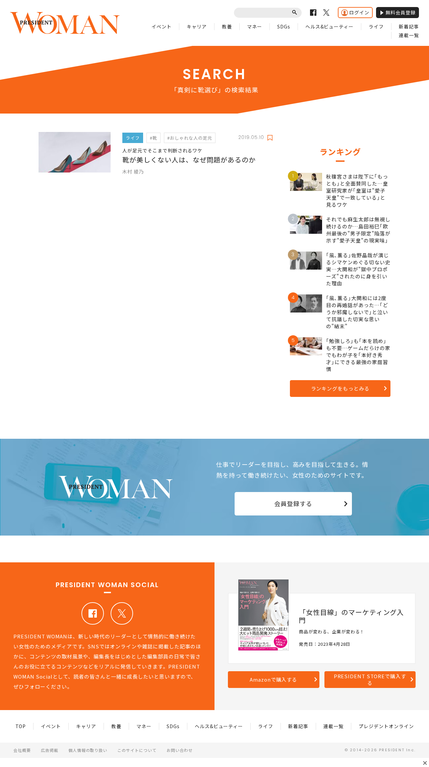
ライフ (376, 26)
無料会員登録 (400, 12)
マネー (254, 26)
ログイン (359, 12)
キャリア (197, 26)
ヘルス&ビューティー (329, 26)
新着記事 (409, 26)
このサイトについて (137, 750)
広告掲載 (49, 750)
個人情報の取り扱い (88, 750)
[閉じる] (425, 763)
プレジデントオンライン (386, 726)
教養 (227, 26)
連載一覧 (409, 35)
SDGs (283, 26)
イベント (161, 26)
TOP (20, 726)
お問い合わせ (180, 750)
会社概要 (22, 750)
